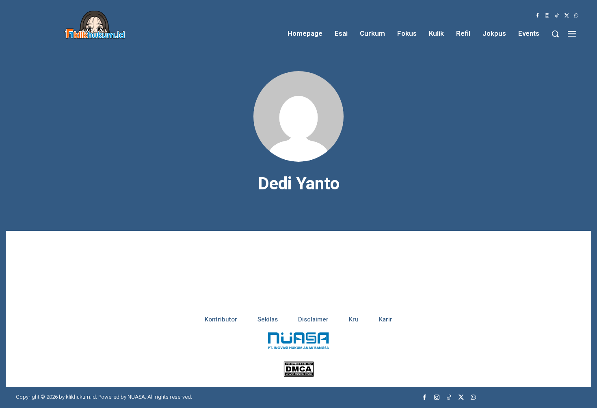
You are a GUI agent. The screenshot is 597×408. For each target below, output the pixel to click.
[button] (555, 33)
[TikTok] (557, 16)
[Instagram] (547, 16)
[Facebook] (537, 16)
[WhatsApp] (576, 16)
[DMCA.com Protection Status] (298, 374)
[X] (566, 16)
